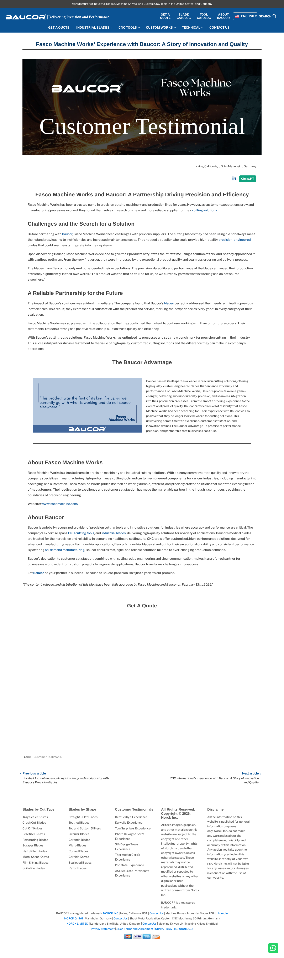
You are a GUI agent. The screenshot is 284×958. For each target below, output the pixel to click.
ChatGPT (247, 178)
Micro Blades (77, 845)
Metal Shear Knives (35, 856)
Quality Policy (163, 928)
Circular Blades (79, 834)
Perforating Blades (35, 839)
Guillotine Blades (33, 868)
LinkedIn (222, 913)
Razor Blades (77, 868)
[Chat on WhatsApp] (273, 948)
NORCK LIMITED (78, 923)
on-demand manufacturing (64, 550)
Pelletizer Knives (33, 834)
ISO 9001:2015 (183, 928)
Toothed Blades (79, 822)
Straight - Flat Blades (83, 817)
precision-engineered (235, 240)
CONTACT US (219, 27)
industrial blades (113, 533)
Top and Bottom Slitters (85, 828)
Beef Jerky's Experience (131, 817)
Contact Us (156, 913)
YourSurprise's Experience (133, 828)
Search (265, 16)
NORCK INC (110, 913)
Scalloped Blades (80, 862)
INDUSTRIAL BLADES (93, 27)
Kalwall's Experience (128, 822)
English (247, 16)
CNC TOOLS (128, 27)
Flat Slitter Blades (34, 851)
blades (169, 303)
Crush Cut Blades (34, 822)
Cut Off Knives (32, 828)
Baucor (67, 234)
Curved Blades (78, 851)
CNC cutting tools (81, 533)
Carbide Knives (79, 856)
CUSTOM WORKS (159, 27)
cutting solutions (204, 210)
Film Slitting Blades (35, 862)
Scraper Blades (32, 845)
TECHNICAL (191, 27)
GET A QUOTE (58, 27)
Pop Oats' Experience (129, 865)
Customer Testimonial (48, 757)
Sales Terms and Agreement (134, 928)
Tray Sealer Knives (35, 817)
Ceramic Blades (79, 839)
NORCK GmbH (73, 918)
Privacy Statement (103, 928)
